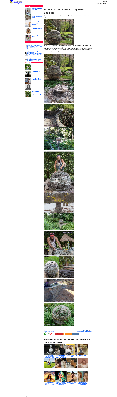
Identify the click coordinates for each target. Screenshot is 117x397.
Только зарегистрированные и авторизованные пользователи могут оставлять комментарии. (67, 339)
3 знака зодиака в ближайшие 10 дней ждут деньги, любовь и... (49, 384)
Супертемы (28, 62)
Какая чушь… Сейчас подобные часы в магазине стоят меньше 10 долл (41, 49)
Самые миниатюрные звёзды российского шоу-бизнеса (83, 383)
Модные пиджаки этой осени (72, 356)
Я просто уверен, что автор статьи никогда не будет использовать (40, 56)
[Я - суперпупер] (16, 3)
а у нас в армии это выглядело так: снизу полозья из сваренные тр (40, 59)
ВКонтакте (76, 334)
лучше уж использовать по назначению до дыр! (36, 45)
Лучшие (56, 5)
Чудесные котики (72, 368)
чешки (28, 44)
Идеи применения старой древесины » (84, 331)
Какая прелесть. (30, 52)
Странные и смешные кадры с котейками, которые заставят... (60, 369)
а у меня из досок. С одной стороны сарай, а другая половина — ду (41, 60)
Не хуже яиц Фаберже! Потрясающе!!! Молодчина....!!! (38, 54)
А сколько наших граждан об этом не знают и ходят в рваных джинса (41, 46)
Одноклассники (68, 334)
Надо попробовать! (31, 47)
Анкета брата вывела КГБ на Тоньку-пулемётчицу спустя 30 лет (61, 357)
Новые (46, 5)
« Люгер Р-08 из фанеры (49, 331)
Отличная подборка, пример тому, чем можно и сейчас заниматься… (41, 55)
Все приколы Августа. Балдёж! (72, 383)
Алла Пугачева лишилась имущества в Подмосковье (83, 369)
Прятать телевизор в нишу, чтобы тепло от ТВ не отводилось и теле (41, 48)
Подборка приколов (49, 368)
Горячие (51, 5)
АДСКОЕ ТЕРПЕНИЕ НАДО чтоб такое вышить (36, 51)
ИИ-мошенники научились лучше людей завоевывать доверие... (49, 357)
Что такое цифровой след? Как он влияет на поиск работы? (61, 383)
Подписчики (35, 2)
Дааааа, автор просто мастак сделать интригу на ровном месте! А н (41, 58)
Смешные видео (82, 355)
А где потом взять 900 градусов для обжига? (36, 53)
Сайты (27, 2)
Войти (105, 1)
